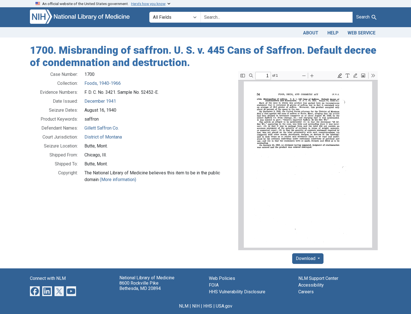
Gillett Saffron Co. (101, 128)
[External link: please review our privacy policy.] (35, 291)
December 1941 (100, 101)
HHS (207, 306)
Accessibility (311, 285)
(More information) (118, 179)
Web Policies (222, 278)
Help (333, 33)
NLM (183, 306)
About (310, 33)
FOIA (214, 285)
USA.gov (224, 306)
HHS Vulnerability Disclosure (237, 291)
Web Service (361, 33)
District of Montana (103, 137)
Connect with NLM (48, 278)
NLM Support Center (318, 278)
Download (306, 258)
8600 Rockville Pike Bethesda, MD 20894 (140, 285)
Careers (306, 291)
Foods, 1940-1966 (102, 83)
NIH (196, 306)
